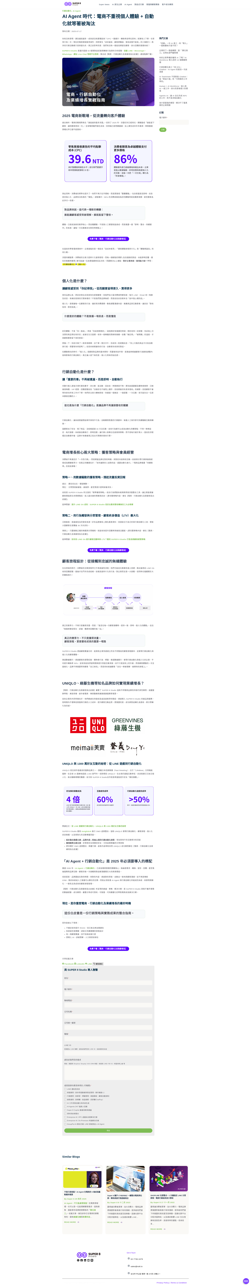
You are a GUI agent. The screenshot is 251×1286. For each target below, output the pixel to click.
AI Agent (128, 4)
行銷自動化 (67, 11)
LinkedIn (80, 964)
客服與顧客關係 (152, 4)
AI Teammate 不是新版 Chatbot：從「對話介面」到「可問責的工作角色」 (173, 79)
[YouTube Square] (88, 1260)
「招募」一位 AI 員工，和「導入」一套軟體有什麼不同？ (173, 44)
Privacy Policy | (163, 1283)
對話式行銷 (139, 4)
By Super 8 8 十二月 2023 (118, 1203)
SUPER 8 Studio (69, 51)
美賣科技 (86, 1217)
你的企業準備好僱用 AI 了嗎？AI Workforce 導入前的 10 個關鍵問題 (173, 60)
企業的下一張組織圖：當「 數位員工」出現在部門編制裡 (173, 52)
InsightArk (86, 831)
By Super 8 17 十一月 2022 (163, 1202)
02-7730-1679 (137, 1259)
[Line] (92, 1260)
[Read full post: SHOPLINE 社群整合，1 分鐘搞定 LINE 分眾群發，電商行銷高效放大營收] (169, 1191)
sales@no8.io (137, 1266)
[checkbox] (108, 1106)
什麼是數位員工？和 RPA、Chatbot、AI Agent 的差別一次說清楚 (173, 69)
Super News (104, 4)
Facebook (69, 964)
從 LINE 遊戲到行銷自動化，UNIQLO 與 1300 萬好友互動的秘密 (99, 826)
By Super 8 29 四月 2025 (75, 1199)
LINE (90, 964)
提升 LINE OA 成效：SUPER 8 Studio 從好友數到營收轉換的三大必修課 (102, 505)
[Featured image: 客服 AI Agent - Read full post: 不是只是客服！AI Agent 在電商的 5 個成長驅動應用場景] (82, 1187)
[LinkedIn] (85, 1260)
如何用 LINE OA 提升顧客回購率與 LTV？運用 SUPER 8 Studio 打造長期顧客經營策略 (108, 539)
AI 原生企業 (117, 4)
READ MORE (70, 1222)
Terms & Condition (179, 1283)
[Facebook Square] (81, 1260)
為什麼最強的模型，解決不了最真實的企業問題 (173, 104)
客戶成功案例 (167, 4)
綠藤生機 (77, 1217)
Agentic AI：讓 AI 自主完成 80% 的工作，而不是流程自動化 (173, 97)
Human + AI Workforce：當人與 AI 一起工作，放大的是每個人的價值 (173, 88)
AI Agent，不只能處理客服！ (76, 1203)
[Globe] (78, 1260)
